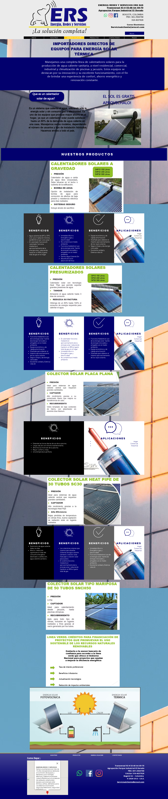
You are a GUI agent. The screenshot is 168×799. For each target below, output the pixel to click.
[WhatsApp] (105, 15)
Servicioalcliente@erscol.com (127, 27)
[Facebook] (116, 15)
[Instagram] (111, 15)
